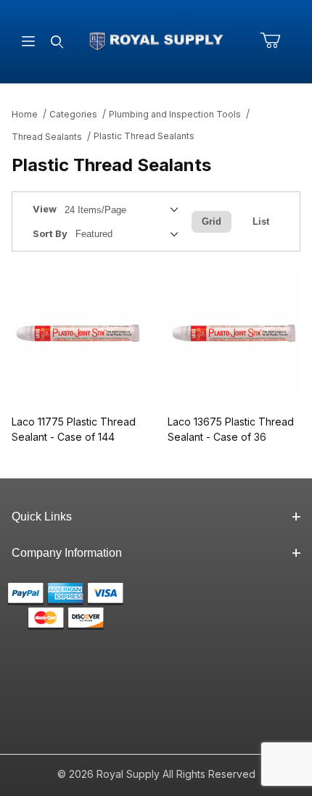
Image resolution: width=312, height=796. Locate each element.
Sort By (50, 233)
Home (25, 114)
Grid (211, 221)
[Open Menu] (28, 41)
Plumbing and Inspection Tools (175, 114)
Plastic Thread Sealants (144, 135)
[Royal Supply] (156, 40)
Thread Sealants (47, 136)
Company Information (67, 553)
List (261, 221)
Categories (73, 114)
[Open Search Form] (57, 41)
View (45, 209)
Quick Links (42, 516)
